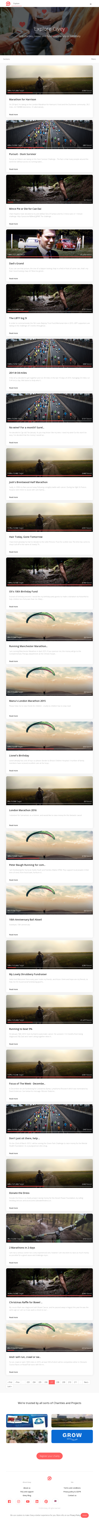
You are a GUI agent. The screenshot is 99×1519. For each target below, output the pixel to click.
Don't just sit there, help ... (24, 1138)
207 (51, 1382)
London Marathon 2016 (22, 810)
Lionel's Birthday (19, 755)
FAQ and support (27, 1492)
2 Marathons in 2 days (22, 1247)
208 (57, 1382)
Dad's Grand (16, 263)
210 (69, 1382)
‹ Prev (17, 1382)
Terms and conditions (72, 1488)
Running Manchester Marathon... (28, 646)
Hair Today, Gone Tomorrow (25, 536)
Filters (93, 59)
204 (34, 1382)
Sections (6, 59)
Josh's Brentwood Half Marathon (28, 482)
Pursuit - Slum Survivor (22, 154)
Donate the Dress (19, 1193)
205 (40, 1382)
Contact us (72, 1495)
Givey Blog (27, 1495)
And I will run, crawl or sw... (25, 1357)
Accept (85, 1515)
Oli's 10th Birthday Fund (23, 591)
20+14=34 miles (18, 372)
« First (10, 1382)
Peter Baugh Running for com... (27, 864)
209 (63, 1382)
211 (75, 1382)
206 (45, 1382)
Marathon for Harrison (22, 99)
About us (26, 1488)
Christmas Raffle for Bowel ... (25, 1302)
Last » (9, 1386)
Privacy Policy (75, 1515)
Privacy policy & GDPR (72, 1492)
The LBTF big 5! (18, 318)
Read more (13, 114)
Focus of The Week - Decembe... (27, 1083)
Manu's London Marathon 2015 (27, 700)
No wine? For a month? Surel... (26, 427)
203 (28, 1382)
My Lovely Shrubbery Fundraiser (28, 974)
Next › (86, 1382)
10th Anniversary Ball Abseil (25, 919)
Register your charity (50, 1456)
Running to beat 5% (20, 1029)
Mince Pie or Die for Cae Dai (25, 208)
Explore (16, 3)
